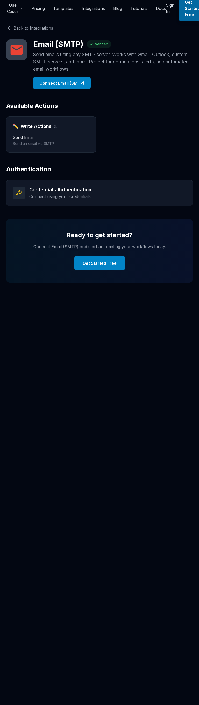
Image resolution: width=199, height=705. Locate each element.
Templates (63, 8)
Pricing (38, 8)
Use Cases (13, 8)
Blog (117, 8)
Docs (161, 8)
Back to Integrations (33, 28)
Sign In (170, 8)
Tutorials (138, 8)
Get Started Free (100, 263)
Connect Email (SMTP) (61, 83)
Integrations (93, 8)
